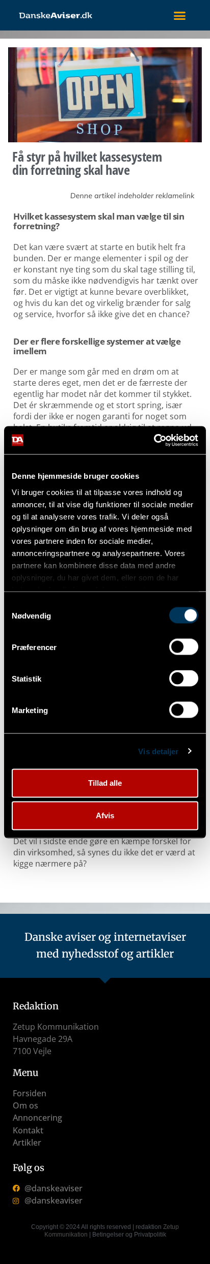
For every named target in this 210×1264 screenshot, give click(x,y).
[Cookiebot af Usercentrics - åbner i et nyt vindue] (153, 440)
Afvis (105, 815)
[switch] (183, 647)
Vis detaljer (158, 751)
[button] (179, 15)
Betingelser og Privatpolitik (129, 1234)
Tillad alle (105, 783)
